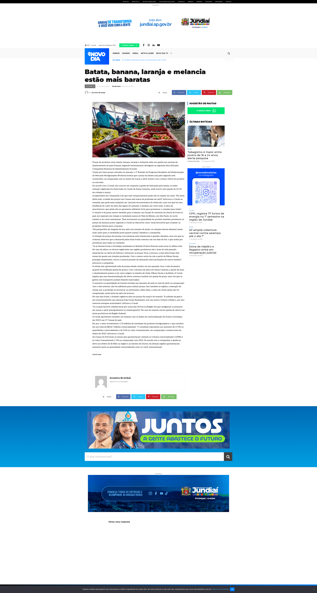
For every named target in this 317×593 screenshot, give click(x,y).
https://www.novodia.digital (119, 381)
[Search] (228, 456)
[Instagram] (148, 45)
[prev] (226, 59)
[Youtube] (158, 45)
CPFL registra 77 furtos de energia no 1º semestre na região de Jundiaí (206, 216)
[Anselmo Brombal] (87, 92)
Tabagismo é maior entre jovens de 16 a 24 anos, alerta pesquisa (204, 155)
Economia (90, 86)
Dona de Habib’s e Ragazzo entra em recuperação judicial (145, 60)
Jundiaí (191, 210)
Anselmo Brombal (98, 92)
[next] (230, 59)
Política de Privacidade (220, 589)
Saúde (189, 149)
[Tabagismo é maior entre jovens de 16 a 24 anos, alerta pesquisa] (206, 136)
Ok (232, 589)
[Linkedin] (153, 45)
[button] (228, 53)
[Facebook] (143, 45)
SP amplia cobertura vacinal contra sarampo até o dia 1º (205, 233)
